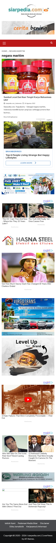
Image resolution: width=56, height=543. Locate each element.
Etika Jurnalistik (17, 526)
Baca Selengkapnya (10, 117)
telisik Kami (10, 523)
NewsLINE (33, 91)
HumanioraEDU (22, 91)
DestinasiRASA (9, 91)
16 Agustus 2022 (29, 103)
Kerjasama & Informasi (36, 526)
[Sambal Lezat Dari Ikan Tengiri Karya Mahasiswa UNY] (28, 76)
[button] (4, 43)
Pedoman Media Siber (28, 523)
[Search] (51, 43)
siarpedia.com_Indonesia (13, 103)
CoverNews (47, 535)
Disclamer (44, 523)
